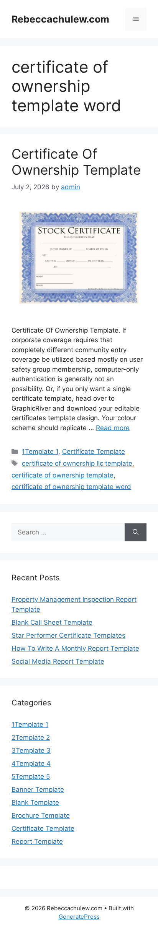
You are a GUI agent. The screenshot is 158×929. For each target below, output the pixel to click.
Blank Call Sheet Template (52, 622)
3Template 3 (31, 750)
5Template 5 (31, 776)
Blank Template (35, 802)
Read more (113, 428)
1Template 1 (40, 451)
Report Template (37, 841)
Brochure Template (41, 815)
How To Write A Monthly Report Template (75, 648)
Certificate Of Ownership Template (76, 162)
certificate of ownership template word (71, 486)
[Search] (135, 532)
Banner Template (38, 789)
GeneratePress (79, 916)
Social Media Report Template (58, 661)
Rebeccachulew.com (60, 19)
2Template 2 (31, 737)
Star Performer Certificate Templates (68, 635)
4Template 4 (31, 763)
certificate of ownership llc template (77, 463)
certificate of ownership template (63, 475)
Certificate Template (93, 451)
